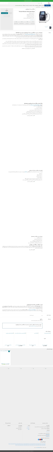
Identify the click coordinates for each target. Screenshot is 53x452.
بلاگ (33, 5)
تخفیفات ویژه (36, 5)
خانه (42, 5)
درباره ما (27, 5)
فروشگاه (40, 5)
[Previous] (51, 17)
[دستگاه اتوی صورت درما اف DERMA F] (5, 356)
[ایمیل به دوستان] (6, 16)
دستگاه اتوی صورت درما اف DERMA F (5, 363)
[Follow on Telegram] (38, 439)
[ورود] (4, 3)
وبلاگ (28, 429)
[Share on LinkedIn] (4, 16)
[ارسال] (8, 3)
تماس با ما (30, 5)
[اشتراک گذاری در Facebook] (9, 16)
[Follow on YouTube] (40, 439)
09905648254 (47, 434)
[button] (2, 3)
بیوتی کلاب (24, 5)
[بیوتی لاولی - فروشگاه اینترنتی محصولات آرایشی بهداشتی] (47, 3)
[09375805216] (22, 1)
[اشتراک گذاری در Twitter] (8, 16)
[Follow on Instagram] (41, 439)
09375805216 (47, 436)
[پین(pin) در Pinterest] (5, 16)
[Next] (36, 17)
